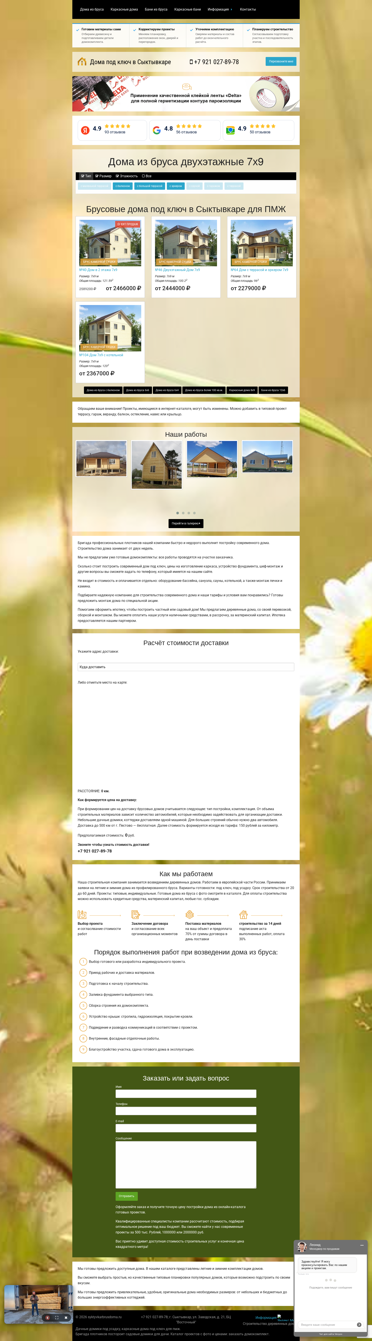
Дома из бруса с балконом (103, 390)
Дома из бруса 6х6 (137, 390)
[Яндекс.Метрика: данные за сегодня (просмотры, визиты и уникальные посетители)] (286, 1318)
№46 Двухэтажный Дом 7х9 (177, 270)
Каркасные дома (124, 9)
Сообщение (124, 1138)
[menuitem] (92, 9)
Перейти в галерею (185, 523)
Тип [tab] (87, 176)
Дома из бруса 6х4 (167, 390)
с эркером (176, 186)
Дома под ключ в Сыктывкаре (129, 62)
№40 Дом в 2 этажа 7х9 (98, 270)
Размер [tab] (105, 176)
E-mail (120, 1121)
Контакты (248, 9)
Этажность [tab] (128, 176)
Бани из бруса (156, 9)
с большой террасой (149, 186)
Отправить (126, 1196)
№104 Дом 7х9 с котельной (101, 355)
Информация (218, 9)
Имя (119, 1086)
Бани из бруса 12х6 (273, 390)
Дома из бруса (92, 9)
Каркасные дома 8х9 (242, 390)
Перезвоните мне (281, 61)
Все (148, 176)
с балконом (123, 186)
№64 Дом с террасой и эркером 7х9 (259, 270)
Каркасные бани (187, 9)
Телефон (121, 1104)
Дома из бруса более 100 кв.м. (204, 390)
